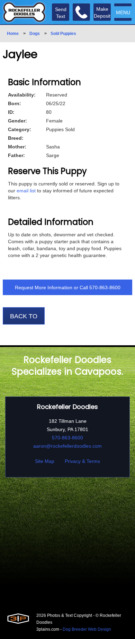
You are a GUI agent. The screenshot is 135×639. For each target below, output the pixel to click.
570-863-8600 (104, 287)
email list (26, 190)
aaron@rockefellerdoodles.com (67, 446)
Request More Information (43, 287)
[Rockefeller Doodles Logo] (24, 12)
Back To (23, 316)
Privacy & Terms (82, 461)
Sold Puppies (63, 33)
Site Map (44, 461)
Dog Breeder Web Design (87, 629)
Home (13, 33)
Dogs (34, 33)
